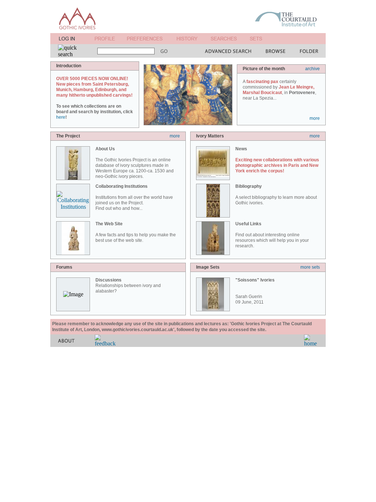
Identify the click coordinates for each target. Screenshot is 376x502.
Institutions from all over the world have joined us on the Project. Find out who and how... (134, 197)
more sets (310, 267)
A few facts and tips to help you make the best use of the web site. (135, 232)
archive (312, 68)
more (315, 118)
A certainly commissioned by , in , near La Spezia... (279, 90)
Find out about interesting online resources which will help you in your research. (272, 234)
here (60, 117)
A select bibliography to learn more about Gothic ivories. (276, 194)
